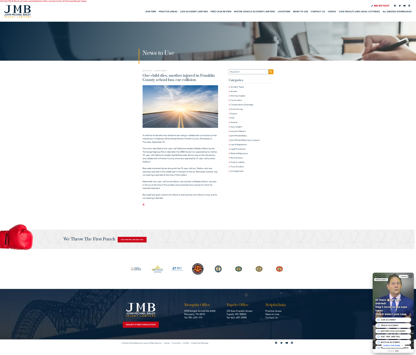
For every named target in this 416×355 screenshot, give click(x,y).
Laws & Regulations (238, 144)
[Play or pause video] (380, 276)
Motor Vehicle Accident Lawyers (254, 12)
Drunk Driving (236, 109)
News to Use (300, 12)
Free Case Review (221, 12)
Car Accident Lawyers (194, 12)
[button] (403, 276)
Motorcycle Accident (393, 331)
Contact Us (318, 12)
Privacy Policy (176, 343)
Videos (332, 12)
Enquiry (233, 113)
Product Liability (237, 162)
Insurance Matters (238, 131)
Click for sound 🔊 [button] (381, 279)
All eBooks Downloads (397, 12)
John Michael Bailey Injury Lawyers (245, 140)
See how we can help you (132, 239)
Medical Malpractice (239, 153)
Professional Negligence (394, 348)
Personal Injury (236, 158)
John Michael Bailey (238, 135)
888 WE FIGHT (381, 6)
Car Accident (161, 71)
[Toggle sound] (376, 276)
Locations (284, 12)
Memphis (189, 314)
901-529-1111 (195, 317)
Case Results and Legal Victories (359, 12)
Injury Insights (236, 127)
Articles (233, 91)
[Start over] (384, 276)
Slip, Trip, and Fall (390, 336)
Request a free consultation (141, 325)
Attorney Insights (237, 96)
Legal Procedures (237, 149)
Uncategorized (236, 171)
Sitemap (166, 343)
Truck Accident (237, 166)
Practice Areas (168, 12)
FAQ (232, 118)
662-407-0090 (239, 317)
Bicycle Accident (390, 342)
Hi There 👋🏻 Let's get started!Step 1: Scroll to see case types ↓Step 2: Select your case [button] (391, 307)
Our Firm (150, 12)
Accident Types (237, 87)
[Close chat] (410, 276)
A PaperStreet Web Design (199, 343)
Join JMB (185, 343)
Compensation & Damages (241, 104)
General (233, 122)
